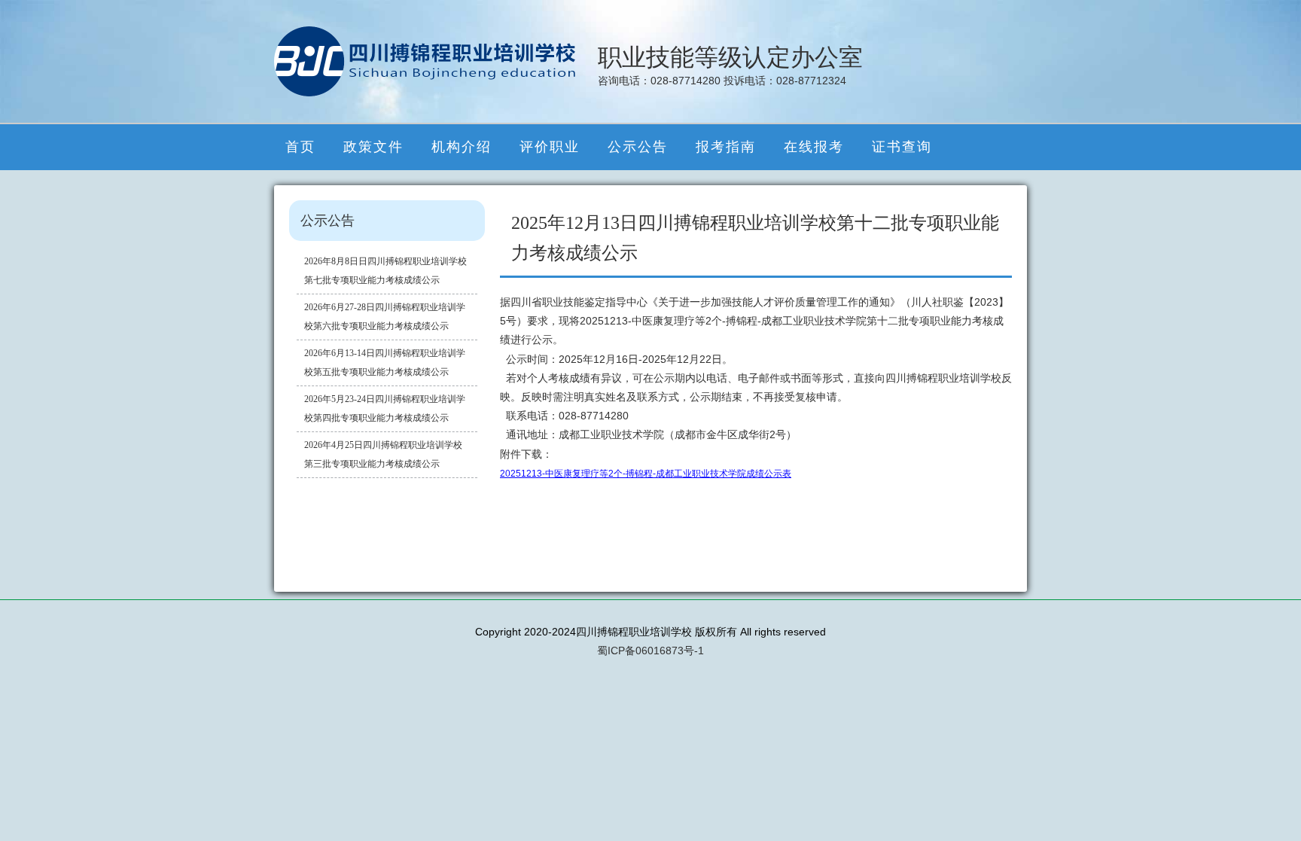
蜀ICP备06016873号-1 (650, 650)
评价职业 (549, 146)
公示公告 (638, 146)
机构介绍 (461, 146)
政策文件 (373, 146)
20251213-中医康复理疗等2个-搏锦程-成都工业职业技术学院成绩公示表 (645, 473)
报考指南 (726, 146)
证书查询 (902, 146)
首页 (300, 146)
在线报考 (814, 146)
